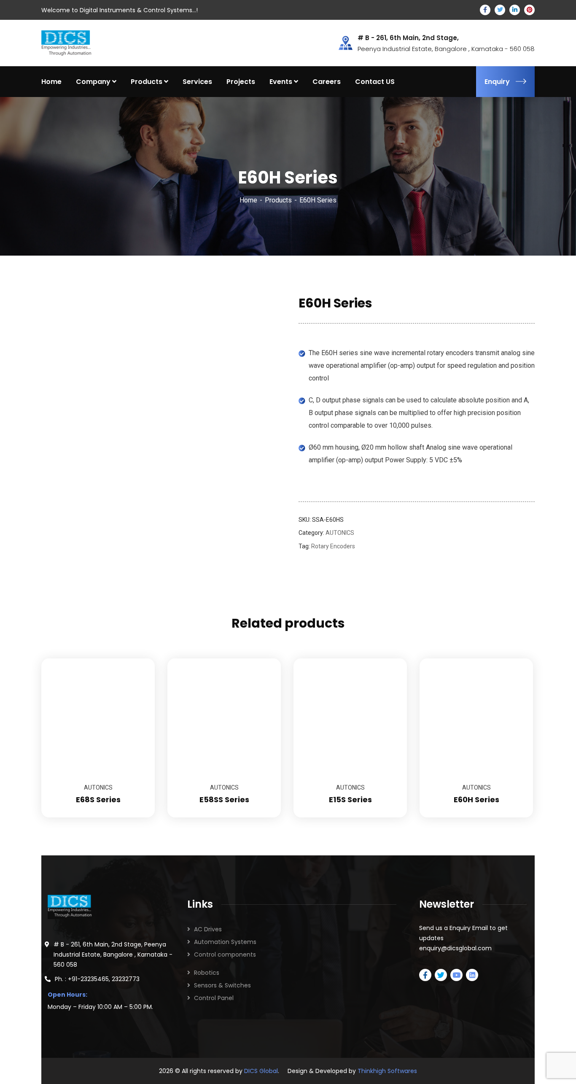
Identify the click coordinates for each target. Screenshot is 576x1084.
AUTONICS (340, 532)
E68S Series (98, 799)
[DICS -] (66, 42)
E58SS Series (224, 799)
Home (248, 200)
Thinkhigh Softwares (387, 1071)
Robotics (206, 972)
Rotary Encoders (333, 546)
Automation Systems (225, 942)
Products (278, 200)
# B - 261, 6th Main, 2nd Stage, (408, 38)
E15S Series (350, 799)
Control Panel (214, 998)
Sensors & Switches (222, 985)
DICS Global (261, 1071)
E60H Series (476, 799)
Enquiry (497, 81)
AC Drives (208, 929)
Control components (225, 954)
